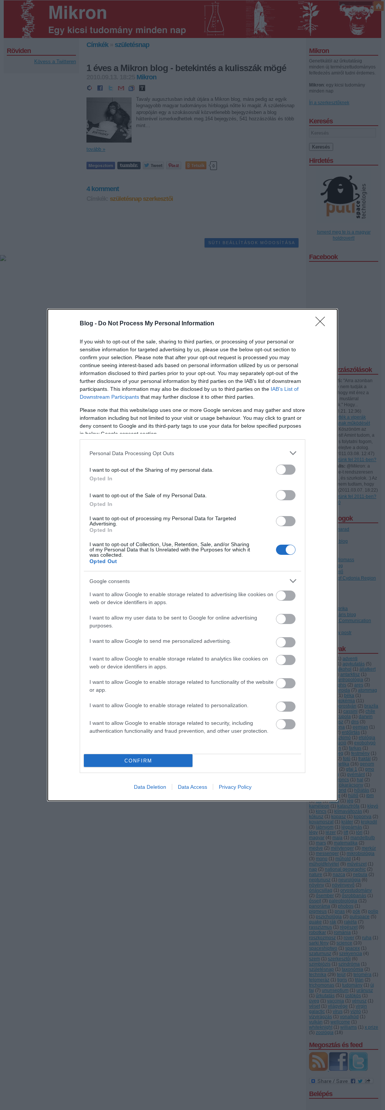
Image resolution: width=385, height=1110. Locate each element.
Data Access (192, 787)
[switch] (286, 470)
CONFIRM (138, 761)
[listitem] (192, 453)
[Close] (322, 324)
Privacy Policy (235, 787)
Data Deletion (150, 787)
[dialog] (192, 555)
